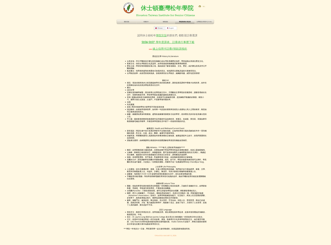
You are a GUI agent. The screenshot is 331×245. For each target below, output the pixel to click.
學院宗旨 (161, 35)
